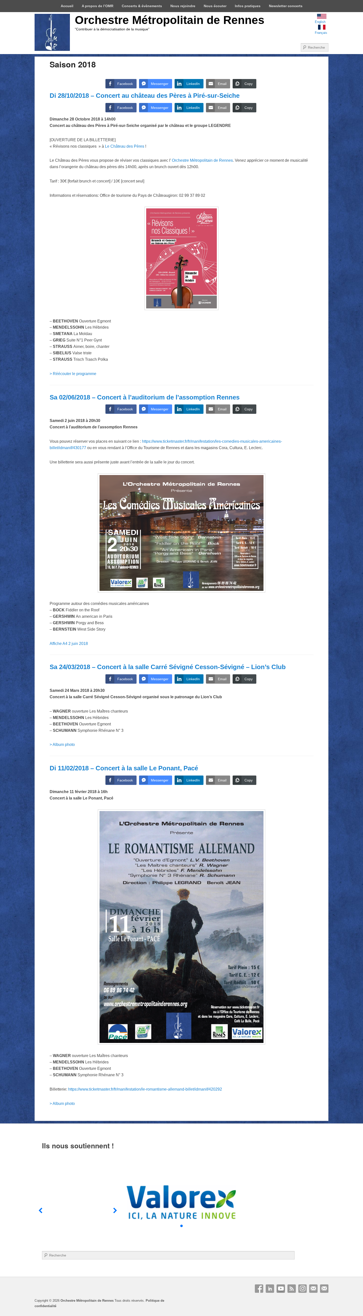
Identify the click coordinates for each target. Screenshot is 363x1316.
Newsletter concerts (285, 6)
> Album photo (62, 744)
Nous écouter (215, 6)
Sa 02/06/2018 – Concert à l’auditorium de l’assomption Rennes (145, 397)
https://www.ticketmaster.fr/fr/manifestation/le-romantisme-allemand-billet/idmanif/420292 (145, 1089)
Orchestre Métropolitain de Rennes (169, 20)
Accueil (67, 6)
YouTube (281, 1288)
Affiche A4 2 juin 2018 (69, 643)
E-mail (313, 1288)
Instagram (302, 1288)
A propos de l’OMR (97, 6)
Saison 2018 (73, 64)
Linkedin (270, 1288)
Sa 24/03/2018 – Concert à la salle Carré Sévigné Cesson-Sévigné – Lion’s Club (168, 667)
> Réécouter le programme (73, 374)
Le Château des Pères (125, 146)
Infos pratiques (248, 6)
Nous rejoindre (182, 6)
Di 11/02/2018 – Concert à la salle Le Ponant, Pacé (124, 768)
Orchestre (202, 160)
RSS (291, 1288)
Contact (324, 1288)
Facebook (259, 1288)
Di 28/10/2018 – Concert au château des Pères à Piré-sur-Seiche (145, 95)
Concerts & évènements (142, 6)
